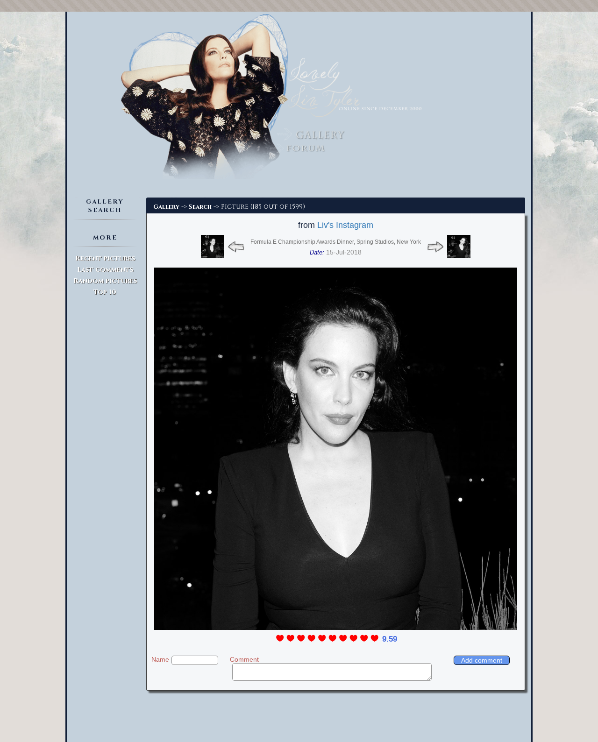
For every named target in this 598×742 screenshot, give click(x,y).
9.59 (389, 639)
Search (200, 207)
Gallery (166, 207)
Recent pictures (105, 258)
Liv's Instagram (345, 225)
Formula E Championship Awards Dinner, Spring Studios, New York (335, 242)
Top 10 (104, 292)
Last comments (105, 269)
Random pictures (105, 280)
